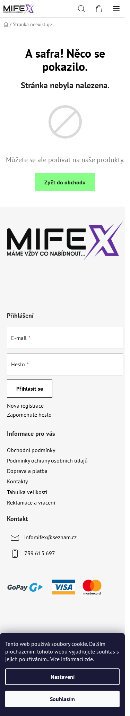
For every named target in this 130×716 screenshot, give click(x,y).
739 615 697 (39, 553)
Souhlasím (62, 699)
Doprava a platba (27, 470)
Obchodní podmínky (31, 450)
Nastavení (63, 676)
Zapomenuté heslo (29, 414)
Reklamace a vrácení (31, 502)
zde (89, 659)
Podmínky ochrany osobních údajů (47, 460)
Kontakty (17, 481)
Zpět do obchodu (65, 182)
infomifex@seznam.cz (50, 537)
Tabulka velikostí (27, 492)
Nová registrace (25, 405)
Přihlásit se (29, 388)
